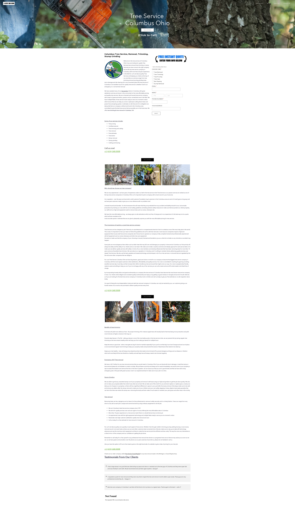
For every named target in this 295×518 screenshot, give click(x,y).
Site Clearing (158, 81)
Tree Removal (158, 72)
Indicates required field (159, 66)
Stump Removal (159, 83)
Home (250, 3)
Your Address (157, 105)
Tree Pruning (158, 77)
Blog (268, 3)
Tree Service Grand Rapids (132, 454)
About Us (276, 3)
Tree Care (157, 79)
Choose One (157, 69)
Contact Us (286, 3)
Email (154, 86)
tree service (124, 91)
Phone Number (158, 99)
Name (154, 92)
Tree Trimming (158, 74)
